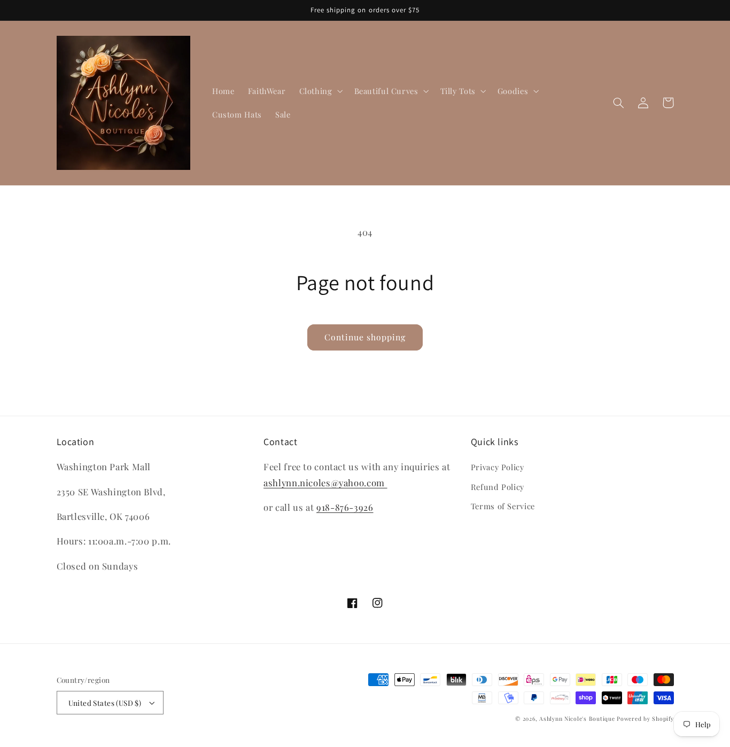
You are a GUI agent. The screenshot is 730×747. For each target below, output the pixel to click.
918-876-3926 (345, 507)
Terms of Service (503, 506)
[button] (319, 91)
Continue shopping (365, 337)
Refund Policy (497, 486)
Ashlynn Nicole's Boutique (577, 718)
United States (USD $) (105, 702)
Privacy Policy (497, 467)
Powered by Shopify (645, 718)
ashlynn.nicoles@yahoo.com (325, 482)
